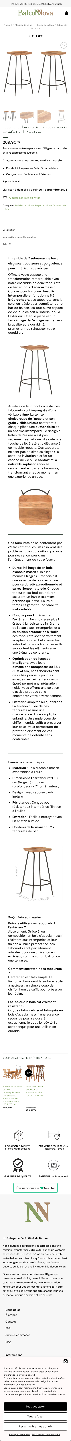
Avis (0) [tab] (7, 244)
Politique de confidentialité (46, 1434)
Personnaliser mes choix (35, 1426)
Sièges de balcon (45, 25)
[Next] (62, 73)
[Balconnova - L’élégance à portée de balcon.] (35, 13)
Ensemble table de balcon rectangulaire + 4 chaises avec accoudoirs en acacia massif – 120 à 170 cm (12, 1095)
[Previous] (8, 73)
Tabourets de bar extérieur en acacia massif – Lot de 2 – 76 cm (35, 1091)
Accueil (8, 25)
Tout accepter (35, 1406)
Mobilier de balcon (24, 25)
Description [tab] (9, 229)
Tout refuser (35, 1416)
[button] (65, 1361)
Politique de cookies (19, 1434)
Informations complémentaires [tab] (19, 237)
